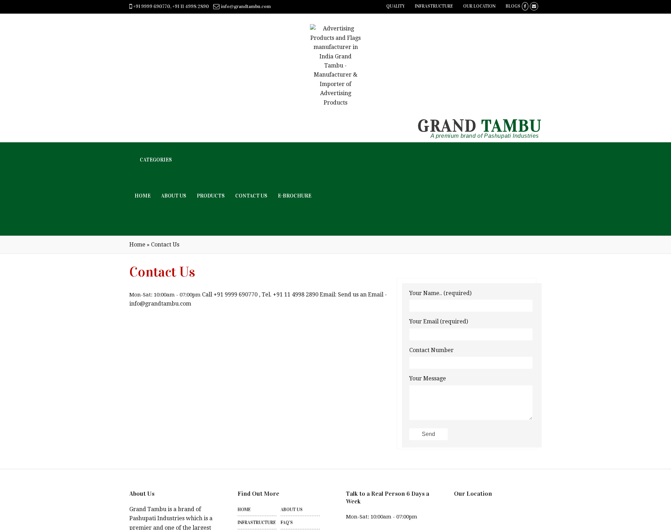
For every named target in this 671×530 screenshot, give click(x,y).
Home (137, 244)
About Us (292, 510)
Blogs (513, 6)
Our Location (479, 6)
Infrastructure (434, 6)
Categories (156, 160)
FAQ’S (287, 522)
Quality (395, 6)
